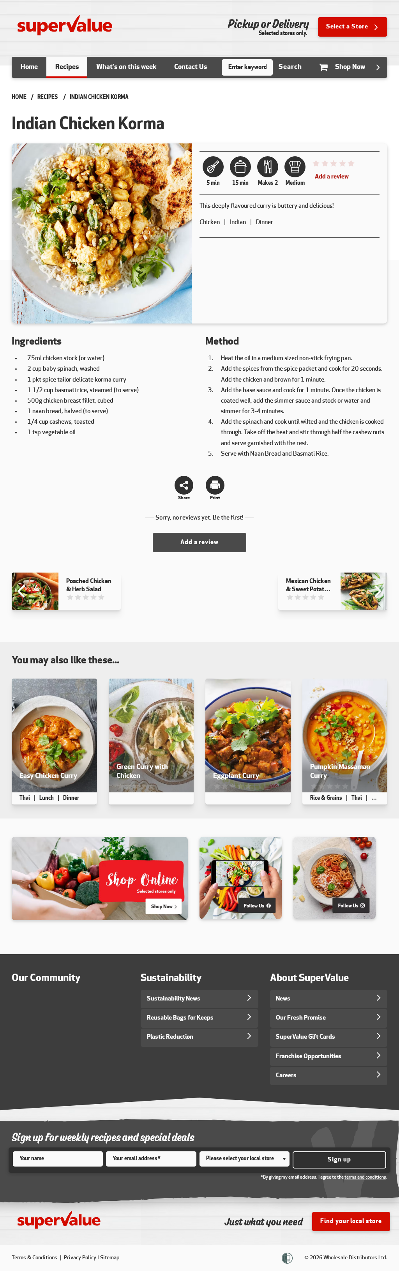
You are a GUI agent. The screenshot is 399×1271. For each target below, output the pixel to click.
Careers (286, 1076)
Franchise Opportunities (308, 1057)
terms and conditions (365, 1177)
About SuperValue (309, 978)
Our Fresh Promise (301, 1018)
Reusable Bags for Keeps (180, 1018)
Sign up (339, 1160)
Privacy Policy (80, 1258)
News (283, 999)
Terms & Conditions (35, 1258)
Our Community (46, 978)
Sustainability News (173, 999)
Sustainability (171, 978)
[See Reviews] (333, 165)
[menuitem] (29, 67)
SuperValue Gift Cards (305, 1037)
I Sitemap (108, 1258)
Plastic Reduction (170, 1037)
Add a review (332, 177)
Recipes (47, 98)
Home (19, 98)
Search (290, 67)
